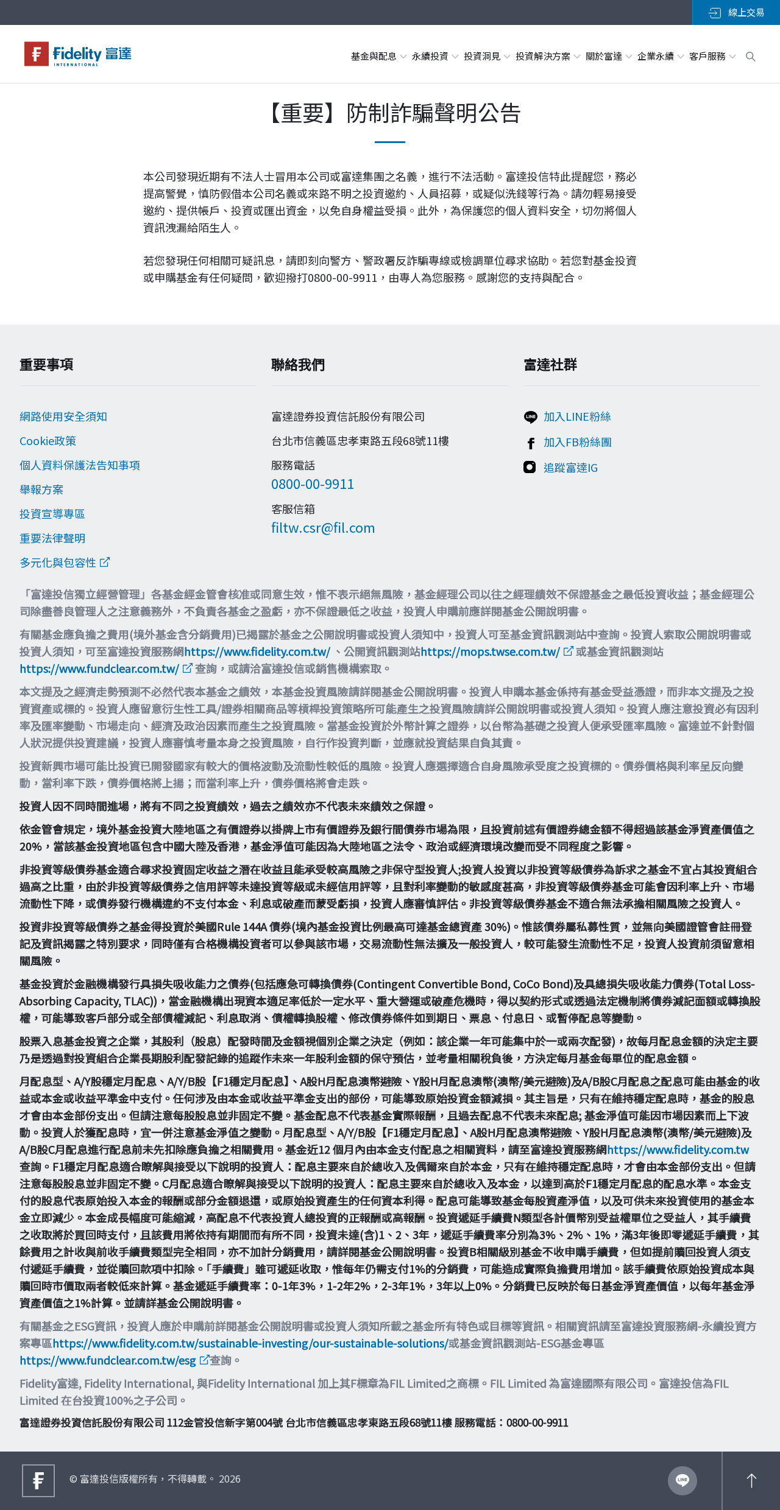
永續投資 (431, 55)
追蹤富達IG (571, 467)
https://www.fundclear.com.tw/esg (108, 1360)
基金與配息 (375, 55)
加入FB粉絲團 (578, 441)
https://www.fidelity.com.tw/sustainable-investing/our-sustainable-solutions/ (250, 1342)
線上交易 (745, 11)
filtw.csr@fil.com (323, 526)
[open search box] (750, 54)
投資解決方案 (544, 55)
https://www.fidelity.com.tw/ (257, 651)
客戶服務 (708, 55)
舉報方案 (41, 489)
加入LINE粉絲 (577, 416)
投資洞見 (483, 55)
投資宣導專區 (52, 513)
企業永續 (656, 55)
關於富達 (605, 55)
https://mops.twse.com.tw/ (490, 651)
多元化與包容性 (58, 562)
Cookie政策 (48, 440)
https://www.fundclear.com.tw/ (99, 668)
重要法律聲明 (52, 538)
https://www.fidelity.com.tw (678, 1149)
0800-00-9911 (312, 483)
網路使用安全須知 (63, 416)
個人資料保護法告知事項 (80, 464)
